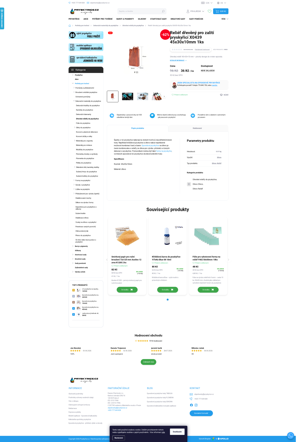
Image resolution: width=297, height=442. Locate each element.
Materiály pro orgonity (84, 141)
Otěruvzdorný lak (82, 231)
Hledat (163, 11)
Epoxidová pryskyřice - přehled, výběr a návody (85, 423)
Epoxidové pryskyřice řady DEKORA (160, 402)
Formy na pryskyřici (83, 180)
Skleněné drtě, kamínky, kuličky (87, 167)
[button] (167, 299)
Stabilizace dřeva (82, 218)
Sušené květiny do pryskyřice (87, 176)
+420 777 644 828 (114, 410)
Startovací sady (80, 255)
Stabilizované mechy (83, 198)
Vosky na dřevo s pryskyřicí (86, 222)
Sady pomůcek (80, 263)
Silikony (78, 250)
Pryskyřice (79, 75)
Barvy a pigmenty (81, 246)
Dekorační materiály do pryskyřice (88, 101)
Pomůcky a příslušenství (85, 88)
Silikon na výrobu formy (84, 202)
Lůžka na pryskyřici (83, 189)
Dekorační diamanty (83, 114)
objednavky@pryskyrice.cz (117, 408)
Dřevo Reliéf (198, 189)
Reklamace (73, 408)
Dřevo (219, 157)
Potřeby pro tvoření (82, 83)
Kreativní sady (80, 259)
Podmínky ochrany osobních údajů (81, 397)
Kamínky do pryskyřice (84, 110)
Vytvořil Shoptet (205, 439)
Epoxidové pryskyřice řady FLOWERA (160, 398)
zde (163, 432)
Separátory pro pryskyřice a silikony (86, 208)
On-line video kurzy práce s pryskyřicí (86, 241)
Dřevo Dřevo (198, 184)
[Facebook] (191, 404)
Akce (77, 79)
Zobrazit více (148, 362)
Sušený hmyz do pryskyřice (86, 172)
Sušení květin (81, 213)
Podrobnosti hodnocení (202, 49)
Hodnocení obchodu (148, 335)
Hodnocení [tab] (197, 128)
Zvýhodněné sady (81, 267)
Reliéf (219, 163)
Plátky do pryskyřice (83, 163)
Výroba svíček (80, 272)
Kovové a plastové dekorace (87, 132)
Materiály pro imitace (84, 145)
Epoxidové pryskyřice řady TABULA (159, 393)
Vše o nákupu (73, 401)
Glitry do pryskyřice (83, 128)
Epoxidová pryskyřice (150, 145)
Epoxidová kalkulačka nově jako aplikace (161, 406)
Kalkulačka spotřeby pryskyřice (80, 419)
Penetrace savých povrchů (86, 227)
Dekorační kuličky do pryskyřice (88, 105)
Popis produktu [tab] (137, 128)
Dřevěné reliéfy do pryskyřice (87, 119)
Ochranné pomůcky (83, 97)
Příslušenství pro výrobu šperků (87, 194)
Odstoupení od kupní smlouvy (79, 405)
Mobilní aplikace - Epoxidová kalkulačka (83, 416)
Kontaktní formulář (201, 413)
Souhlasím (177, 432)
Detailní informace (177, 60)
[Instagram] (196, 404)
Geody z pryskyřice (83, 185)
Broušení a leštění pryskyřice (86, 92)
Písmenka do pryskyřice (85, 158)
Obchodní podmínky (76, 394)
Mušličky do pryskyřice (84, 150)
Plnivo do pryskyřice (83, 235)
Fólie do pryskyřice (83, 123)
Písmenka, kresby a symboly (87, 154)
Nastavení (119, 438)
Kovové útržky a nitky (84, 136)
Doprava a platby (75, 412)
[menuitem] (75, 19)
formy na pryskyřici (164, 151)
